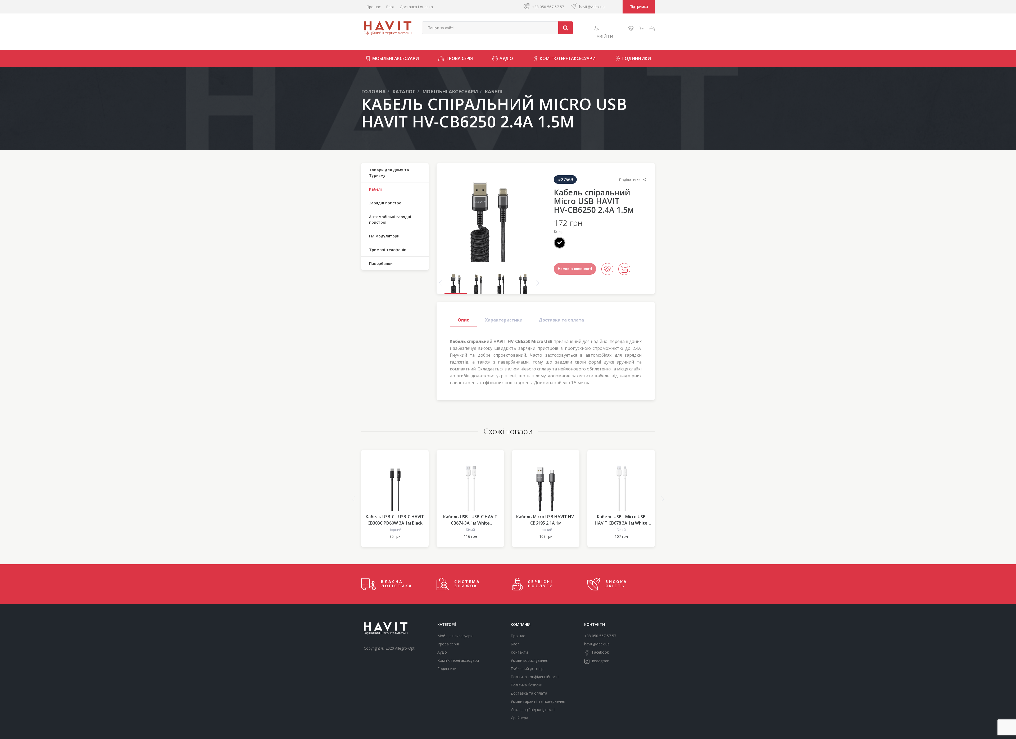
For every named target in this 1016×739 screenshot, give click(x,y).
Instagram (600, 660)
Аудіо (506, 58)
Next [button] (538, 283)
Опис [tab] (463, 320)
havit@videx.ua (592, 6)
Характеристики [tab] (504, 320)
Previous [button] (440, 283)
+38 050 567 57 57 (548, 6)
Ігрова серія (459, 58)
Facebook (600, 652)
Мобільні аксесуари (395, 58)
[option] (489, 217)
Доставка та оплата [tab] (561, 320)
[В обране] (607, 269)
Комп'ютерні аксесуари (568, 58)
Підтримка (638, 6)
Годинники (636, 58)
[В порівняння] (624, 269)
